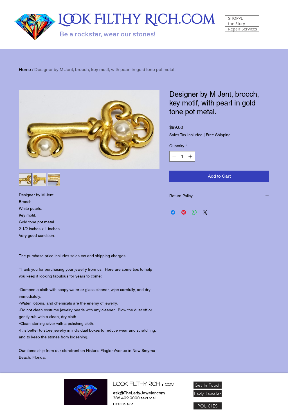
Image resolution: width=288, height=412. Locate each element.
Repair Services (242, 29)
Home (25, 69)
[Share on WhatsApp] (194, 212)
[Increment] (190, 156)
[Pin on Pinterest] (183, 212)
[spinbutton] (182, 156)
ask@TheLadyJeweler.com (139, 392)
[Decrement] (173, 156)
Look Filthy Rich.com (136, 19)
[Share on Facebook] (173, 212)
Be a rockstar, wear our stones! (107, 34)
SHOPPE (235, 18)
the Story (236, 23)
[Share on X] (205, 212)
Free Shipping (218, 135)
